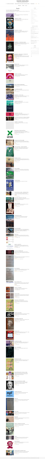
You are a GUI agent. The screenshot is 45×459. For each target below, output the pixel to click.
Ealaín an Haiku (16, 411)
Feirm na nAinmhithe (17, 168)
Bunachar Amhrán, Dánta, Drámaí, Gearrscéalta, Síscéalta (22, 3)
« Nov (31, 56)
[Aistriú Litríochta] (22, 1)
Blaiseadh (19, 5)
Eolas (26, 5)
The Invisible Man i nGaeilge (17, 341)
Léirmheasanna (32, 3)
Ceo (14, 255)
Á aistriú (32, 23)
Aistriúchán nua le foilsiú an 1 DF (18, 101)
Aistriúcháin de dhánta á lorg (17, 391)
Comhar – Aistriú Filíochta (17, 347)
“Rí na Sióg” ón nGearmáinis (17, 312)
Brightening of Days (16, 64)
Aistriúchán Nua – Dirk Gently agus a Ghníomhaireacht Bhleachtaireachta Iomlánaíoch (21, 54)
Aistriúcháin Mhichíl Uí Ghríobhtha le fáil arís (20, 450)
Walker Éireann (16, 234)
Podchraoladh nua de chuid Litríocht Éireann (19, 130)
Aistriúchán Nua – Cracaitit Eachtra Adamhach (20, 42)
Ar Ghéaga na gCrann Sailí (33, 37)
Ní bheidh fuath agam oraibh (17, 215)
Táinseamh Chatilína (16, 293)
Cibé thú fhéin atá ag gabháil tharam (34, 33)
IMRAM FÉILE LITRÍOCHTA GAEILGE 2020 (20, 197)
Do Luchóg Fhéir (32, 27)
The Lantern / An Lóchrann (17, 73)
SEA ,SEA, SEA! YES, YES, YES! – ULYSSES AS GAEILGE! (21, 117)
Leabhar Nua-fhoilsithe (17, 203)
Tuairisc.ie (33, 22)
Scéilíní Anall (16, 398)
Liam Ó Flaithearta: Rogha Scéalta (18, 318)
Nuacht (36, 3)
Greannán (32, 18)
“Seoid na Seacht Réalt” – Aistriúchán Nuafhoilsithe (20, 146)
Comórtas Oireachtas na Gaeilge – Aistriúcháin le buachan (21, 192)
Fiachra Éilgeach (33, 14)
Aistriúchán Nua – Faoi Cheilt (18, 30)
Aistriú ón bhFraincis (17, 441)
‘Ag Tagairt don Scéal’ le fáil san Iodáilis (19, 140)
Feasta (32, 13)
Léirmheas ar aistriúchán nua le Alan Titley (19, 423)
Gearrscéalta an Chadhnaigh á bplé (18, 250)
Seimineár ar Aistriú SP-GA (17, 244)
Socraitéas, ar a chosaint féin (17, 287)
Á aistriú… (15, 436)
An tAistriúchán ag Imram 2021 (18, 89)
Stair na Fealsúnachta (17, 268)
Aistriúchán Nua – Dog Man (17, 18)
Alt (32, 9)
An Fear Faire (32, 36)
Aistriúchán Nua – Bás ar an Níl (18, 113)
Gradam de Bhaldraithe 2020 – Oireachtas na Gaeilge (20, 372)
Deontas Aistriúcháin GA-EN (17, 281)
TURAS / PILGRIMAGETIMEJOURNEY (19, 84)
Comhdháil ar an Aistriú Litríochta (18, 121)
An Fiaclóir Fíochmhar (17, 180)
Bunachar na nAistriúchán (10, 3)
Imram (15, 13)
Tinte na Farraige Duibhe (17, 228)
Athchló (23, 5)
